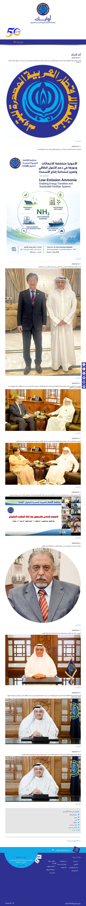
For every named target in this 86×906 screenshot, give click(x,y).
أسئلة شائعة (51, 866)
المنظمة (63, 867)
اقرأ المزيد (78, 141)
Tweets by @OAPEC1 (74, 840)
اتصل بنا (52, 872)
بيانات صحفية (73, 825)
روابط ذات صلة (61, 864)
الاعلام (76, 864)
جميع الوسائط (73, 814)
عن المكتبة (63, 861)
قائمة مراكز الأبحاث (52, 862)
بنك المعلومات (73, 867)
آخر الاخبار (74, 830)
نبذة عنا (75, 861)
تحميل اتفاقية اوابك (62, 850)
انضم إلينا (20, 865)
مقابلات (75, 822)
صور (76, 819)
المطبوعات (74, 870)
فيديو (75, 817)
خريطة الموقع (51, 869)
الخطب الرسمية (73, 827)
